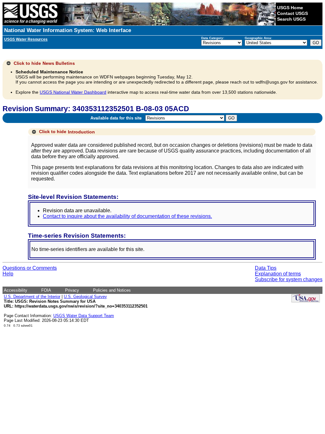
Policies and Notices (112, 290)
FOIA (46, 290)
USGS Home (290, 7)
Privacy (72, 290)
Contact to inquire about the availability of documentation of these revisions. (127, 216)
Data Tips (265, 268)
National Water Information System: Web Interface (67, 30)
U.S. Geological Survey (85, 296)
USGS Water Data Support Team (83, 315)
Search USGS (291, 19)
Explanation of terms (278, 273)
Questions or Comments (30, 268)
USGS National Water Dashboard (73, 92)
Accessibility (15, 290)
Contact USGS (292, 13)
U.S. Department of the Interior (32, 296)
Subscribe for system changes (288, 279)
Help (8, 273)
